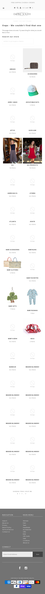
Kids (24, 534)
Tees (24, 525)
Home (15, 21)
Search (4, 521)
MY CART (27, 8)
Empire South (29, 578)
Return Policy (6, 527)
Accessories (27, 529)
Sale (24, 538)
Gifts (24, 532)
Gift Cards (26, 536)
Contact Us (6, 532)
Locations (26, 540)
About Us (5, 523)
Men (24, 523)
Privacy (4, 525)
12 (25, 493)
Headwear (26, 527)
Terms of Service (8, 529)
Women (25, 521)
